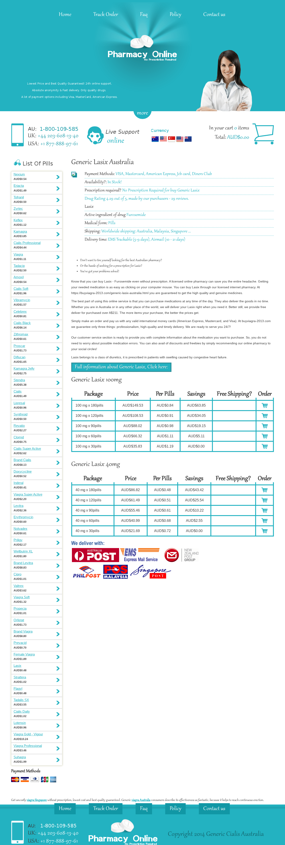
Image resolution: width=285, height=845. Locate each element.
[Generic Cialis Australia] (142, 63)
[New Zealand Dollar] (188, 142)
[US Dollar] (179, 142)
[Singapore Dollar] (171, 142)
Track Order (105, 14)
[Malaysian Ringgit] (163, 142)
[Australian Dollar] (155, 142)
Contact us (214, 14)
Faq (144, 14)
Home (65, 14)
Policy (175, 14)
